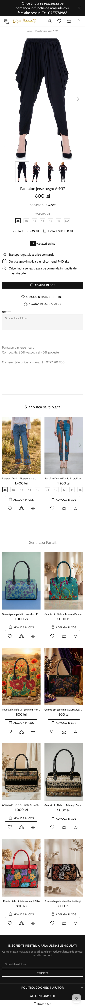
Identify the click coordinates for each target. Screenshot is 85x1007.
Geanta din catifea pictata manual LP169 (63, 709)
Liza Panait (24, 21)
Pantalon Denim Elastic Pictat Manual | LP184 (63, 478)
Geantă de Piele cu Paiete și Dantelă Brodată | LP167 (21, 804)
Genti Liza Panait (43, 542)
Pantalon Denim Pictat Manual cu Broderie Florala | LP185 (21, 478)
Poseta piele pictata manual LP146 (21, 901)
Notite (6, 312)
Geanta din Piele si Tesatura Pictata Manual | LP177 (63, 614)
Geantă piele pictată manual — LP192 (21, 614)
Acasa (29, 31)
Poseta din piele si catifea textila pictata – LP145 (63, 901)
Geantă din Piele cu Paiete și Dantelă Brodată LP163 (63, 805)
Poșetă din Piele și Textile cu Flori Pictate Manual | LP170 (21, 709)
